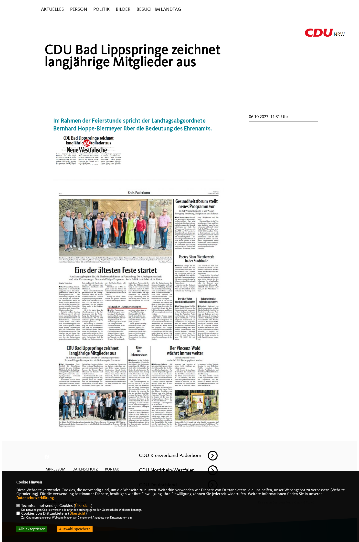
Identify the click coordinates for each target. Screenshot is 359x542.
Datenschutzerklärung (35, 498)
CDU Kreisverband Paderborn (170, 455)
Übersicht (83, 505)
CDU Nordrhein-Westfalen (167, 470)
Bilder (123, 9)
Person (78, 9)
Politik (101, 9)
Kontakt (113, 469)
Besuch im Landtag (159, 9)
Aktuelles (52, 9)
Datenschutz (85, 469)
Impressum (54, 469)
